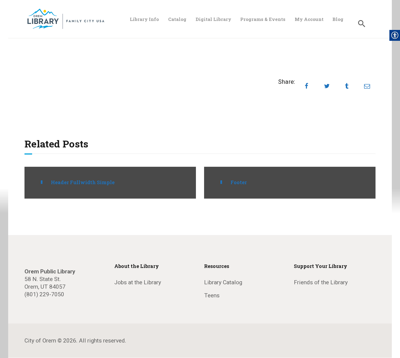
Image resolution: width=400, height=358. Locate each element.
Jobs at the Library (137, 282)
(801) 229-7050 (44, 294)
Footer (238, 182)
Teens (212, 295)
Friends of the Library (321, 282)
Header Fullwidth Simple (83, 182)
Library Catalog (223, 282)
